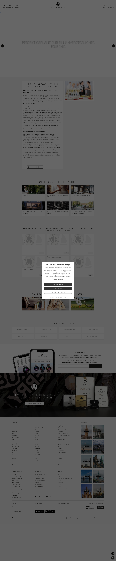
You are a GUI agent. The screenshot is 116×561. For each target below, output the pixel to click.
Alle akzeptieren (58, 285)
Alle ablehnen (58, 288)
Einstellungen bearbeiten (58, 292)
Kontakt (65, 297)
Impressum (52, 297)
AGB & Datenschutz (58, 297)
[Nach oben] (112, 557)
